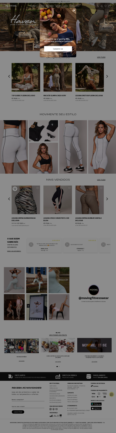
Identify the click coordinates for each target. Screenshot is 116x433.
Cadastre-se (58, 49)
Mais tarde (58, 54)
